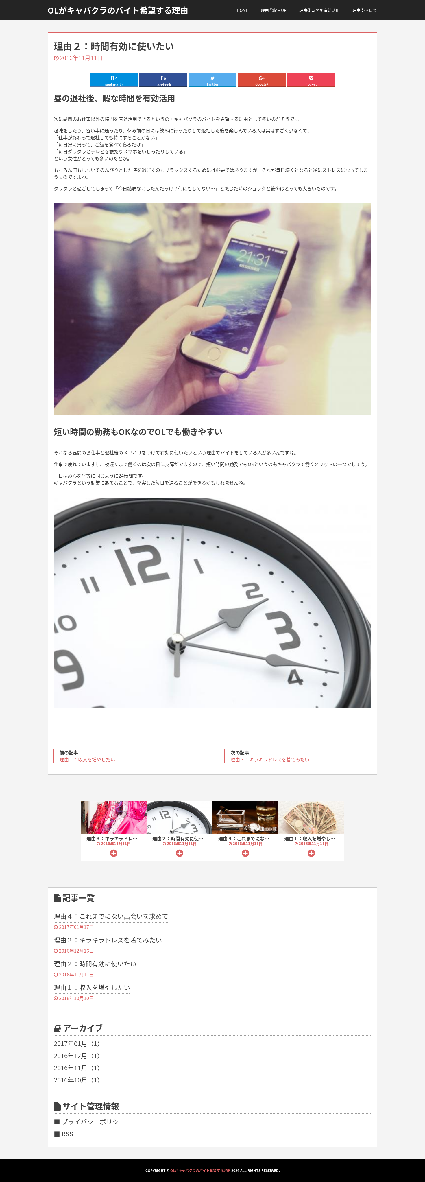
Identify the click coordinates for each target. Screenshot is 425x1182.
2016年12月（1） (79, 1055)
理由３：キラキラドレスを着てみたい (125, 838)
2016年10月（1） (79, 1079)
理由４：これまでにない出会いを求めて (260, 838)
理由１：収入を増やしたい (312, 838)
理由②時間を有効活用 (319, 10)
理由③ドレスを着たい (372, 10)
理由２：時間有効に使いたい (182, 838)
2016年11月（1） (79, 1067)
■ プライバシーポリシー (89, 1121)
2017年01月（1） (79, 1043)
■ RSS (63, 1133)
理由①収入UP (274, 10)
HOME (242, 10)
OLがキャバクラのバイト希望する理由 (200, 1170)
